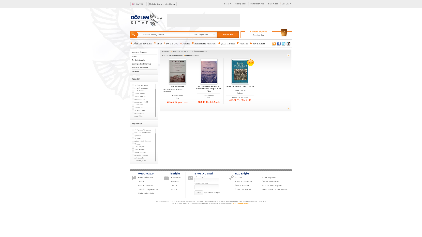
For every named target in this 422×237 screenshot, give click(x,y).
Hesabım (227, 4)
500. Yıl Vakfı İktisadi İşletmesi (143, 134)
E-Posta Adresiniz (201, 183)
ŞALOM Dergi (228, 43)
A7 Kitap (138, 138)
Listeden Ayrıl (214, 193)
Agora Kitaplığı (140, 152)
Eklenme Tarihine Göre (182, 51)
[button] (199, 192)
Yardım (173, 185)
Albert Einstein (140, 110)
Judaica (186, 43)
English (138, 4)
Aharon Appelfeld (141, 102)
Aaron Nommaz (140, 96)
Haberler (135, 71)
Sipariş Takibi (240, 4)
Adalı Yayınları (140, 147)
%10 (251, 62)
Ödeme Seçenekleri (271, 181)
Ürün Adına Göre (200, 51)
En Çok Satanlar (139, 60)
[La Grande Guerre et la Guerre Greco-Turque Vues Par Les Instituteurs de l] (208, 72)
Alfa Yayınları (140, 158)
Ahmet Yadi (139, 105)
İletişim (240, 93)
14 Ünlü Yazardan (141, 88)
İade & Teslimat (242, 185)
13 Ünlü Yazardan (141, 85)
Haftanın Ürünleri (139, 52)
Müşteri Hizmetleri (257, 4)
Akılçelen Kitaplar (141, 155)
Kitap (159, 43)
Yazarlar (243, 43)
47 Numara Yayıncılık (143, 130)
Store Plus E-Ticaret (241, 203)
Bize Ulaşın (286, 4)
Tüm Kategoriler (269, 177)
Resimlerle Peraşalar (205, 43)
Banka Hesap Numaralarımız (275, 189)
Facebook (278, 43)
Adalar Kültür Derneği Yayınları (143, 142)
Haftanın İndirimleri (140, 68)
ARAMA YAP (228, 35)
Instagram (288, 43)
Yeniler (134, 56)
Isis (177, 98)
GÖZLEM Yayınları (142, 43)
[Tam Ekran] (419, 3)
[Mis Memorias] (177, 72)
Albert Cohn (139, 107)
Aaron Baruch (140, 93)
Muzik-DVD (172, 43)
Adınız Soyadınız (201, 177)
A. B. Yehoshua (141, 91)
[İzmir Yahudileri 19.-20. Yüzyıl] (240, 72)
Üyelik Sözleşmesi (243, 189)
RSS (273, 43)
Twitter (283, 43)
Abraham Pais (140, 99)
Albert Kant (139, 116)
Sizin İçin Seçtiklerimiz (141, 64)
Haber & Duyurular (243, 181)
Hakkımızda (273, 4)
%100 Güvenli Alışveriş (272, 185)
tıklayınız (172, 4)
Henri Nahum (177, 96)
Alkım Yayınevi (140, 161)
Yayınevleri (259, 43)
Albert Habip (139, 113)
